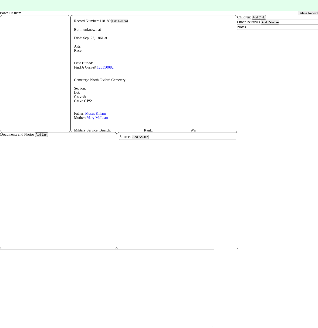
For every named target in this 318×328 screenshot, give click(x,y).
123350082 (105, 67)
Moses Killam (95, 113)
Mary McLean (97, 118)
